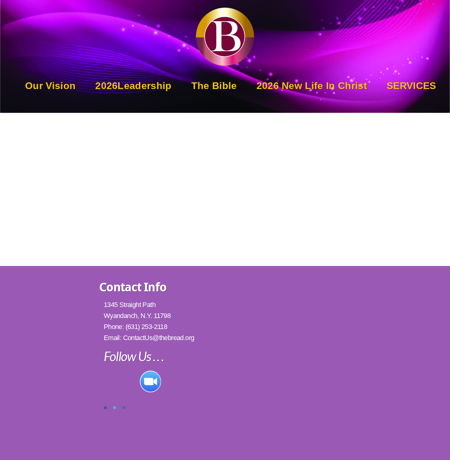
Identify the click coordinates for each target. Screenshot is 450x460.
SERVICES (411, 85)
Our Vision (50, 85)
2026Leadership (133, 85)
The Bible (214, 85)
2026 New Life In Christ (312, 85)
